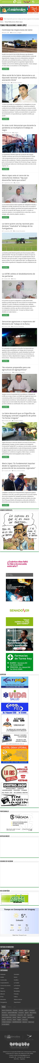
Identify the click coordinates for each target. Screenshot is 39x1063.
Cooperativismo (4, 982)
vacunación (21, 1012)
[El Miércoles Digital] (19, 9)
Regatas (19, 1019)
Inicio (1, 22)
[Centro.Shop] (14, 788)
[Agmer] (14, 723)
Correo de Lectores (5, 985)
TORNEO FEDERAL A (6, 1022)
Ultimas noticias (21, 470)
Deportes (2, 991)
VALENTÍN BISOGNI (17, 1022)
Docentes (9, 1019)
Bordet (14, 1017)
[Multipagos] (14, 682)
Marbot (19, 1017)
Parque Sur (20, 1015)
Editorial (2, 994)
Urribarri (24, 1017)
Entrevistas (16, 372)
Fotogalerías (3, 1002)
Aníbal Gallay (5, 1015)
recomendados (12, 1015)
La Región (19, 32)
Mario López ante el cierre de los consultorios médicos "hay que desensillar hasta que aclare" (15, 177)
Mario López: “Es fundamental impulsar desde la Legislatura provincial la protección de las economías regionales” (18, 465)
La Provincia (15, 326)
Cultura (2, 988)
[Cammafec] (14, 708)
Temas (3, 1007)
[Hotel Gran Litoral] (14, 754)
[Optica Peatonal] (14, 739)
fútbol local (31, 1022)
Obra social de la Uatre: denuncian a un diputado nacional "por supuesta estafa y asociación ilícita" (19, 77)
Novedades (22, 231)
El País (2, 996)
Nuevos (9, 1007)
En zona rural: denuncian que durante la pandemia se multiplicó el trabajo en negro (19, 127)
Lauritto (4, 1019)
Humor (15, 977)
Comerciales (3, 980)
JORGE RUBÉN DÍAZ (12, 1012)
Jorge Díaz (29, 1015)
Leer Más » (5, 68)
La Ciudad (17, 182)
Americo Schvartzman (7, 1010)
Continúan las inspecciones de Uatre (17, 30)
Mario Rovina (33, 1012)
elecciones (24, 1019)
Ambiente (2, 974)
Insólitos (16, 980)
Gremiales (14, 32)
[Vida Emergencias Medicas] (14, 695)
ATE (25, 1015)
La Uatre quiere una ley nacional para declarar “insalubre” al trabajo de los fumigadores (17, 226)
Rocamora (4, 1012)
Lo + (15, 1007)
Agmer (26, 1010)
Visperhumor (17, 1002)
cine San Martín (5, 1024)
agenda (26, 1012)
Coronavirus (32, 1010)
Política (14, 278)
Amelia (2, 977)
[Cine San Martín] (14, 800)
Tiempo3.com (22, 935)
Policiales (19, 82)
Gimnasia (15, 1010)
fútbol (14, 1019)
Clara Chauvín (31, 1017)
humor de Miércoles (6, 1017)
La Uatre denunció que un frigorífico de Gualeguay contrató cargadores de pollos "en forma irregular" (19, 415)
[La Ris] (14, 773)
